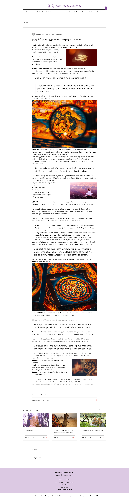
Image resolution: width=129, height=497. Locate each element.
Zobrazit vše (102, 410)
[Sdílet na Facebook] (33, 395)
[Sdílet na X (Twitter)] (37, 395)
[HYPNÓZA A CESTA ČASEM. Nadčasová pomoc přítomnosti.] (64, 420)
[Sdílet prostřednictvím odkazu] (46, 395)
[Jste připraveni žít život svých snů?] (93, 420)
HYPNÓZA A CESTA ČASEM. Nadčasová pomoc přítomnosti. (64, 431)
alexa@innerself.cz (64, 480)
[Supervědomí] (36, 420)
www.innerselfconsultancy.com (64, 482)
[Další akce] (96, 34)
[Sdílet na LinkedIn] (41, 395)
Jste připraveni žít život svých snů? (92, 431)
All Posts (25, 22)
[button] (106, 8)
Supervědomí (29, 431)
